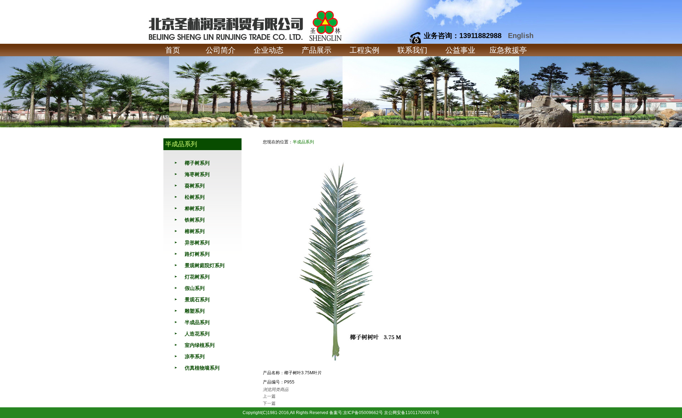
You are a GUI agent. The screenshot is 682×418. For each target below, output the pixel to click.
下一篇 (269, 403)
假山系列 (195, 288)
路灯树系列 (197, 254)
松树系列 (195, 197)
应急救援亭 (508, 50)
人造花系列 (197, 334)
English (521, 35)
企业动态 (268, 50)
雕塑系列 (195, 311)
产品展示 (316, 50)
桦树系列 (195, 208)
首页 (172, 50)
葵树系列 (195, 186)
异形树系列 (197, 242)
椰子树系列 (197, 163)
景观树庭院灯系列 (204, 265)
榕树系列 (195, 231)
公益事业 (460, 50)
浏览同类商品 (275, 389)
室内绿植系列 (200, 345)
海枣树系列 (197, 174)
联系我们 (412, 50)
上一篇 (269, 396)
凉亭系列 (195, 356)
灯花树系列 (197, 277)
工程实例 (364, 50)
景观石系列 (197, 299)
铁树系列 (195, 220)
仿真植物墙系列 (202, 368)
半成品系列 (197, 322)
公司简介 (221, 50)
